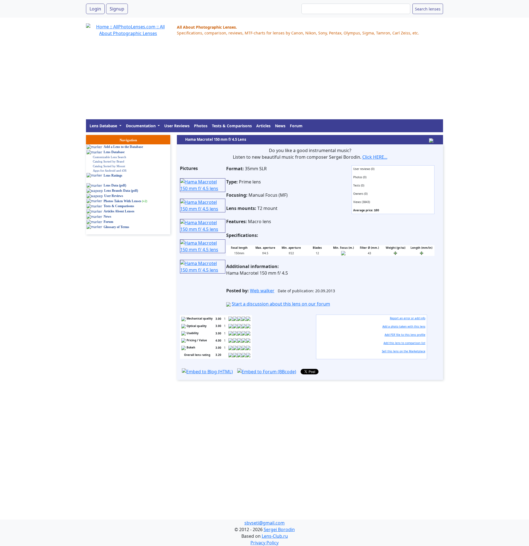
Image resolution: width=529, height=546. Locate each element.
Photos (200, 125)
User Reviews (177, 125)
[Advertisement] (251, 80)
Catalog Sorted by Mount (109, 166)
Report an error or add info (407, 318)
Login (95, 9)
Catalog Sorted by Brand (108, 161)
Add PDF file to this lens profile (405, 335)
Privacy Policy (264, 543)
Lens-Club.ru (275, 536)
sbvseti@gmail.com (264, 523)
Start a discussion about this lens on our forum (281, 304)
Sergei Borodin (279, 529)
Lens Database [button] (104, 125)
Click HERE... (374, 157)
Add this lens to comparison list (404, 343)
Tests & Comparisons (232, 125)
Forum (296, 125)
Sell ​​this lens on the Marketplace (403, 351)
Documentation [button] (141, 125)
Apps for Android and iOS (109, 170)
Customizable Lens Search (109, 157)
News (280, 125)
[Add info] (343, 253)
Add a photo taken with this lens (403, 326)
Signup (117, 9)
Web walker (262, 291)
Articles (263, 125)
